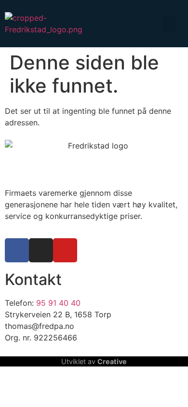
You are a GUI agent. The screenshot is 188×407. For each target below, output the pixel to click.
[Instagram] (41, 250)
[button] (169, 24)
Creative (112, 361)
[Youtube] (65, 250)
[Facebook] (17, 250)
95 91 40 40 (58, 303)
